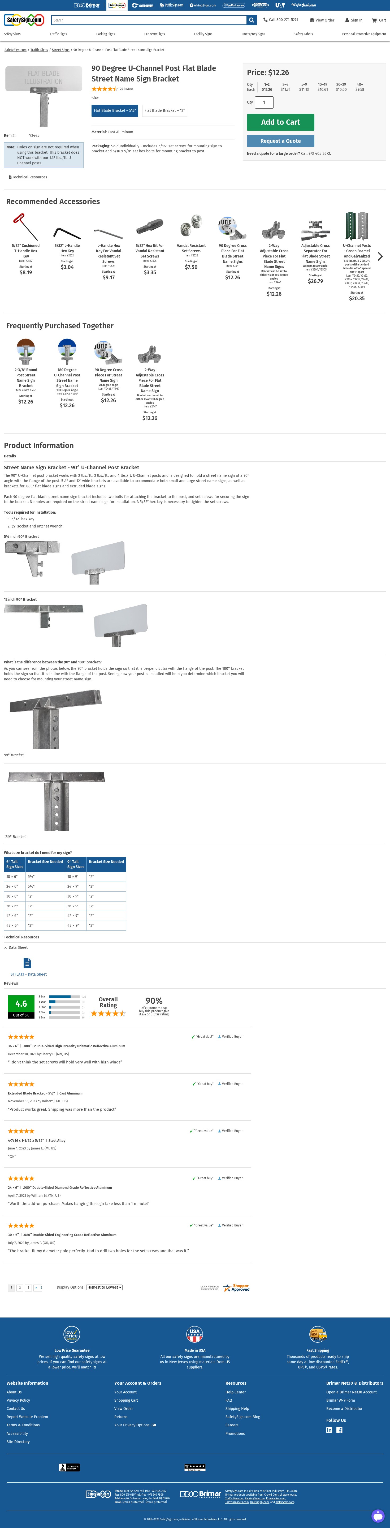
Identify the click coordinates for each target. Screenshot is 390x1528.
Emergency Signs (253, 34)
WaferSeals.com (285, 1502)
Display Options (70, 1287)
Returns (121, 1417)
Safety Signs (12, 34)
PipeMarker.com (275, 1498)
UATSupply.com (259, 1502)
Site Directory (18, 1442)
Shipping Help (237, 1408)
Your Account (125, 1392)
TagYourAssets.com (237, 1502)
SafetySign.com (16, 50)
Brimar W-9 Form (340, 1400)
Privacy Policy (18, 1400)
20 (126, 89)
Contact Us (16, 1408)
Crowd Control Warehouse (280, 1494)
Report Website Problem (27, 1417)
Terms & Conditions (23, 1425)
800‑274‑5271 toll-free (137, 1491)
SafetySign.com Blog (243, 1417)
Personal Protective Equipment (364, 34)
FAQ (229, 1400)
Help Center (236, 1392)
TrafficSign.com (234, 1498)
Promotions (235, 1433)
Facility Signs (203, 34)
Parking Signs (105, 34)
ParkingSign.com (255, 1498)
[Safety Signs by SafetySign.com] (22, 26)
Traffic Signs (39, 50)
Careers (232, 1425)
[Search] (251, 20)
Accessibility (17, 1433)
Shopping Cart (126, 1400)
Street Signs (61, 50)
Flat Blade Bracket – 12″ (165, 110)
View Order (123, 1408)
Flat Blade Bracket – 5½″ (115, 110)
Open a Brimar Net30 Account (351, 1392)
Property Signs (154, 34)
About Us (14, 1392)
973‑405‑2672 (319, 153)
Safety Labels (303, 34)
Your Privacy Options (132, 1425)
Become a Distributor (344, 1408)
